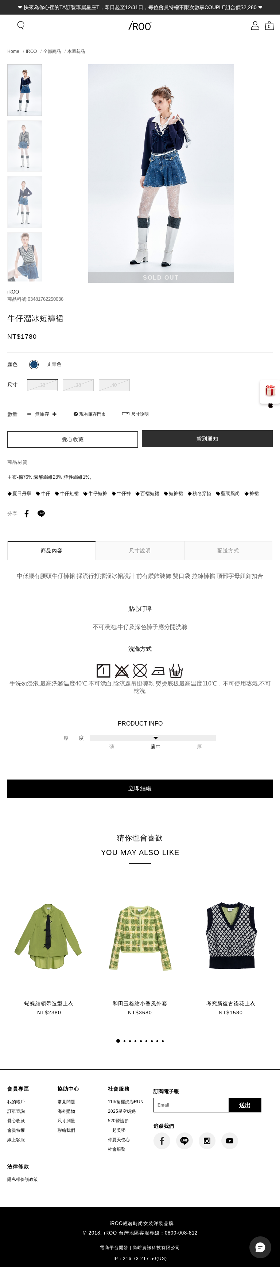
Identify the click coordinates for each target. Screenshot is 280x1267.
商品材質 (17, 462)
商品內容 (52, 550)
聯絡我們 (66, 1130)
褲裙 (254, 493)
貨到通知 (207, 439)
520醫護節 (118, 1120)
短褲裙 (176, 493)
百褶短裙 (149, 493)
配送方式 (228, 550)
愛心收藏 (16, 1120)
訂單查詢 (16, 1111)
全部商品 (52, 51)
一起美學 (116, 1130)
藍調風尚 (230, 493)
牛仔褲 (124, 493)
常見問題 (66, 1101)
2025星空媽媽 (122, 1111)
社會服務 (116, 1149)
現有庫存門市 (92, 414)
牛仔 (45, 493)
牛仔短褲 (97, 493)
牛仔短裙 (69, 493)
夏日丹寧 (21, 493)
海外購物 (66, 1111)
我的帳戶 (16, 1101)
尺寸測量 (66, 1120)
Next (24, 278)
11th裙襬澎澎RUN (126, 1101)
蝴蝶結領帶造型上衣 (49, 1003)
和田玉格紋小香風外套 (140, 1003)
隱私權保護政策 (22, 1179)
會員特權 (16, 1130)
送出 (245, 1105)
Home (13, 51)
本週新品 (76, 51)
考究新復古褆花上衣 (231, 1003)
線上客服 (16, 1139)
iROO (31, 51)
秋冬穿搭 (201, 493)
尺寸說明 (140, 414)
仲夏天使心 (119, 1139)
